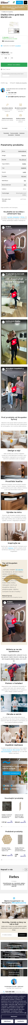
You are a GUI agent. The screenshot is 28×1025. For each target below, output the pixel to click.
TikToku (22, 217)
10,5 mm (23, 176)
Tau (6, 83)
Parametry (6, 133)
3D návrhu (19, 570)
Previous (23, 869)
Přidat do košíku (14, 64)
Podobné (17, 135)
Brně (16, 7)
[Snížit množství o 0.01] (2, 58)
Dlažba (24, 164)
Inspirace (21, 133)
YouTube (9, 217)
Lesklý (24, 172)
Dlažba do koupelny (21, 83)
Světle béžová (22, 151)
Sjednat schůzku (19, 2)
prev (1, 807)
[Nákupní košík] (13, 2)
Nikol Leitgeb (16, 750)
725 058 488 (10, 992)
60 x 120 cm (22, 159)
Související (11, 135)
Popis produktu (14, 133)
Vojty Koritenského (6, 751)
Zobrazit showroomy (11, 773)
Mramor (24, 155)
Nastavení (14, 1016)
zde (16, 1004)
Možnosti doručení (9, 41)
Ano (25, 180)
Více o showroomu (14, 947)
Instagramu (16, 217)
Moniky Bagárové (7, 750)
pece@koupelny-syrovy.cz (16, 96)
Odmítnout (7, 1021)
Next (26, 869)
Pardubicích (10, 7)
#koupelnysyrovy (19, 903)
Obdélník (23, 168)
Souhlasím (20, 1021)
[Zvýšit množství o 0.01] (8, 58)
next (26, 807)
